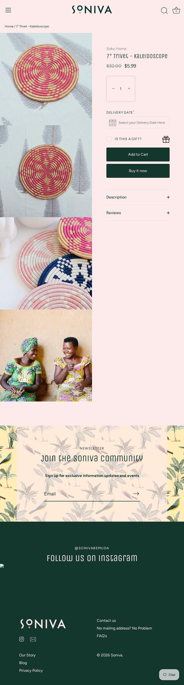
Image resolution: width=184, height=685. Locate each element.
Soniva (116, 655)
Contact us (106, 620)
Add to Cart (138, 154)
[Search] (164, 11)
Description (116, 197)
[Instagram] (21, 638)
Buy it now (138, 170)
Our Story (27, 655)
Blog (23, 662)
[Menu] (8, 10)
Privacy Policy (31, 670)
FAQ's (102, 636)
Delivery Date (120, 113)
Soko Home (116, 48)
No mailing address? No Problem (124, 628)
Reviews (113, 212)
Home (9, 26)
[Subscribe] (136, 493)
